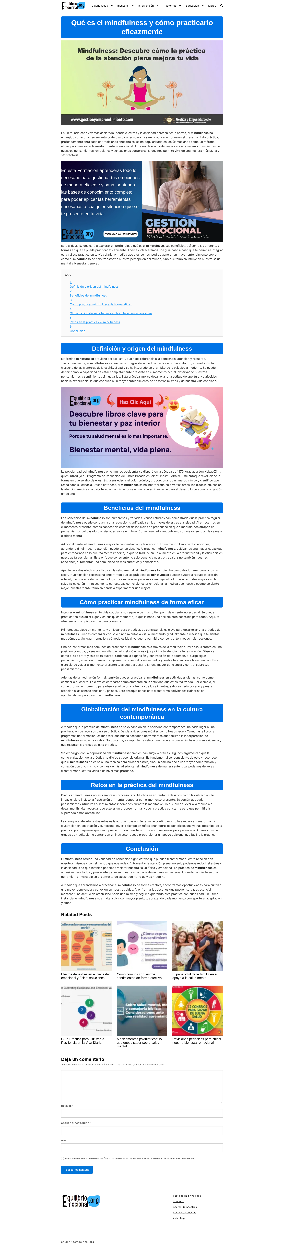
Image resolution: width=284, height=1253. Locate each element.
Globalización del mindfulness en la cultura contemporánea (111, 311)
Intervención (146, 5)
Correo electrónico (76, 1123)
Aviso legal (179, 1218)
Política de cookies (184, 1212)
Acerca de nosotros (185, 1206)
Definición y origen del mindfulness (94, 284)
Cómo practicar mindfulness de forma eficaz (101, 302)
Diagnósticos (100, 5)
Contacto (178, 1201)
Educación (192, 5)
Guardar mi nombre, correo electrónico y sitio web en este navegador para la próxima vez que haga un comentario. (130, 1158)
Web (64, 1140)
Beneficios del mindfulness (88, 293)
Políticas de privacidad (187, 1195)
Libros (212, 5)
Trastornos (169, 5)
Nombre (67, 1106)
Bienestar (123, 5)
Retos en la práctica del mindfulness (95, 320)
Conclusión (77, 329)
